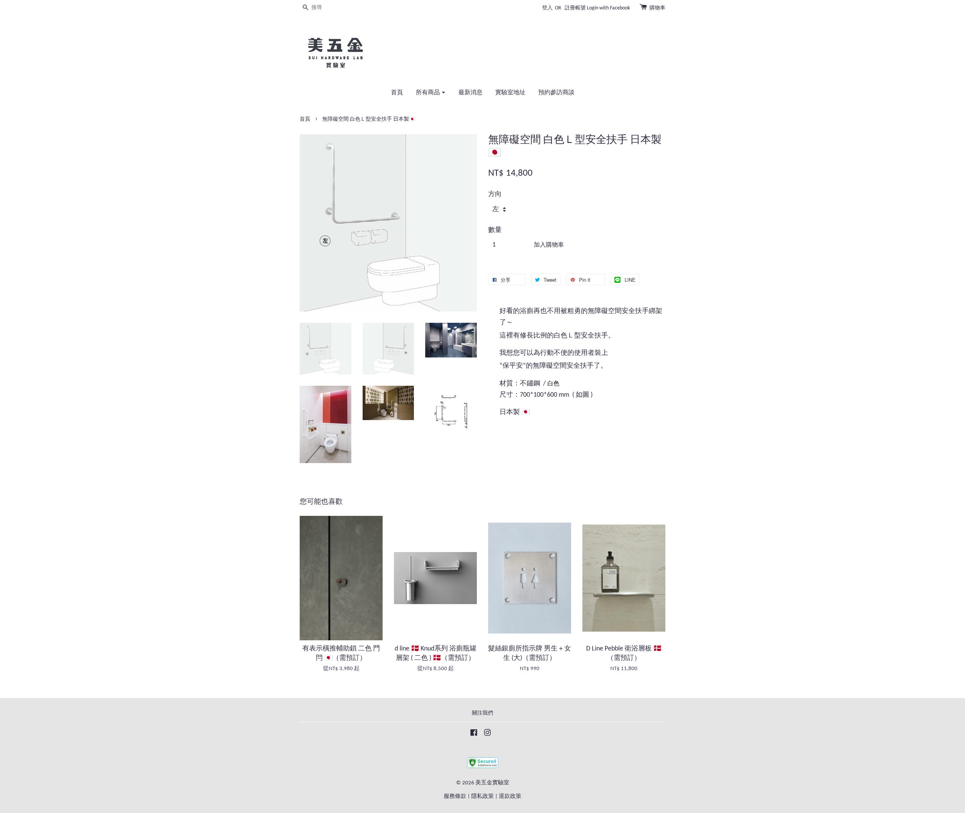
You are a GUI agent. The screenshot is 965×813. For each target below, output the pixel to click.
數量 (495, 230)
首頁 (397, 93)
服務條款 (455, 796)
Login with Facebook (608, 8)
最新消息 (470, 93)
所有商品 (428, 93)
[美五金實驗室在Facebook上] (474, 734)
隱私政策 (482, 796)
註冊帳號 (575, 8)
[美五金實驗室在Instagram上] (487, 734)
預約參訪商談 (556, 93)
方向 (495, 194)
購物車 (657, 8)
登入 (547, 8)
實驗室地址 (510, 93)
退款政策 (510, 796)
